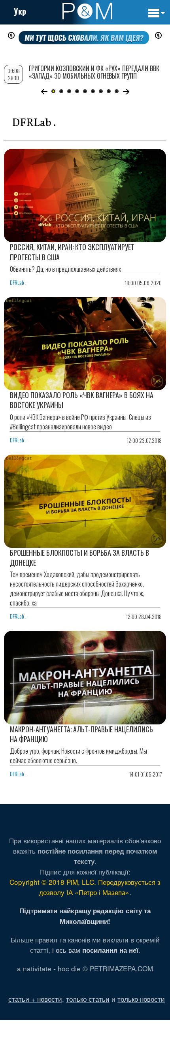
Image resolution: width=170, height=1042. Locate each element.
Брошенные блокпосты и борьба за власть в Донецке (79, 557)
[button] (44, 91)
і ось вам (95, 950)
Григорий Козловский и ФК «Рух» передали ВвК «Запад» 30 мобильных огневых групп (94, 72)
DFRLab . (18, 282)
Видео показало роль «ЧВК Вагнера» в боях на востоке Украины (81, 400)
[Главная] (87, 11)
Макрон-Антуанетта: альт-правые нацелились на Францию (81, 734)
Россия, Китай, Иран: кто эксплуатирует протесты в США (72, 252)
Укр (20, 11)
